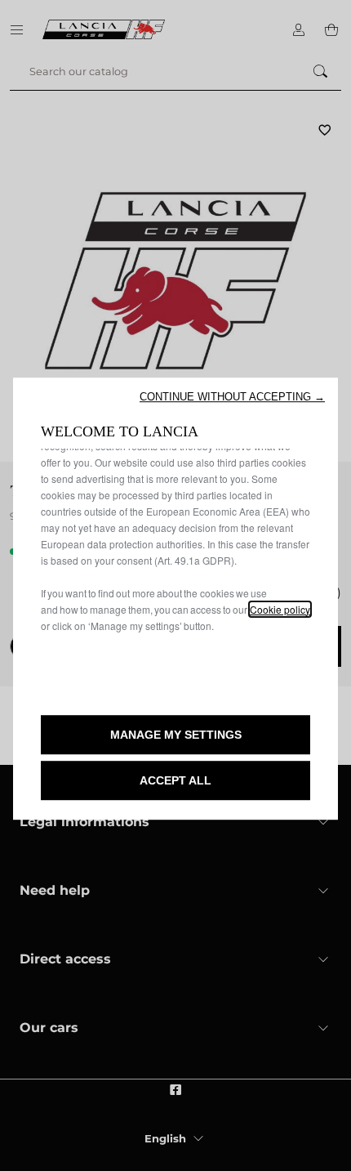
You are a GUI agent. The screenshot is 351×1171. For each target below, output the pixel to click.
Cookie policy (280, 609)
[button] (232, 397)
